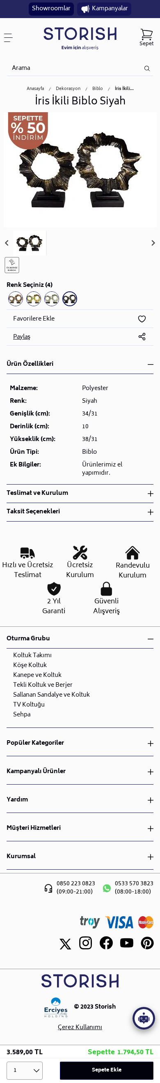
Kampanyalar (110, 9)
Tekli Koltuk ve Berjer (43, 685)
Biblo (97, 89)
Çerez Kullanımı (80, 1028)
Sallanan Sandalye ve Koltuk (51, 695)
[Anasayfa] (80, 38)
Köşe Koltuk (30, 665)
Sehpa (21, 715)
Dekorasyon (68, 89)
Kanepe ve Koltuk (37, 675)
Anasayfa (35, 89)
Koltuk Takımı (32, 656)
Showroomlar (51, 9)
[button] (29, 243)
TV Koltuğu (29, 705)
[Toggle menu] (11, 38)
